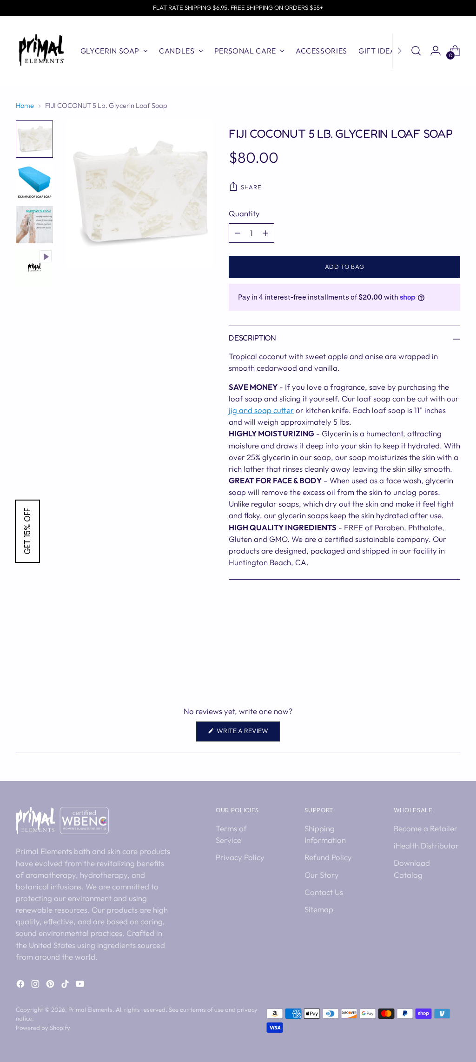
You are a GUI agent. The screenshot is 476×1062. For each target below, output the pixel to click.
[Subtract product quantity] (237, 233)
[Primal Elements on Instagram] (36, 985)
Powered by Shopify (43, 1027)
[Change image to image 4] (34, 267)
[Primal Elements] (41, 50)
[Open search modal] (416, 50)
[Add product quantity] (265, 233)
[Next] (399, 51)
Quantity (244, 213)
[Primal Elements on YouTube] (80, 985)
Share (251, 187)
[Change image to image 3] (34, 224)
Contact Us (323, 892)
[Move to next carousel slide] (452, 660)
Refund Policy (328, 857)
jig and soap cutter (261, 410)
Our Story (321, 875)
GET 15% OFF (27, 531)
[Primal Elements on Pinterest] (51, 985)
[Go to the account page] (435, 50)
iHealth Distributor (426, 845)
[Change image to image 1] (34, 139)
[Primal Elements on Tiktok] (66, 985)
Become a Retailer (425, 828)
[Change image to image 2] (34, 181)
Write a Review (247, 733)
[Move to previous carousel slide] (431, 660)
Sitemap (318, 909)
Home (25, 105)
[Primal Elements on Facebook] (21, 985)
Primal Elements (90, 1009)
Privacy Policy (240, 857)
